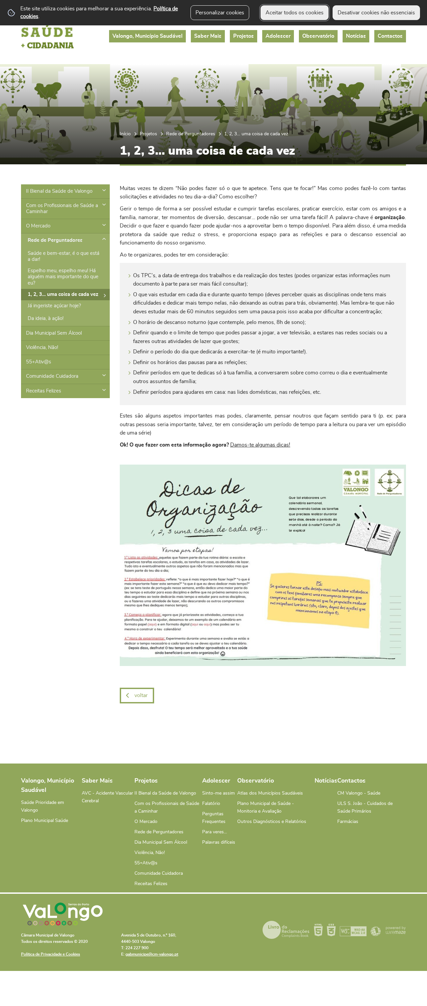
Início (125, 133)
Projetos (148, 133)
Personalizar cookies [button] (219, 12)
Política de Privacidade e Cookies (50, 954)
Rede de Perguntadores (190, 133)
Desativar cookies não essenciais (376, 12)
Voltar (141, 695)
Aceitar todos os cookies (295, 12)
